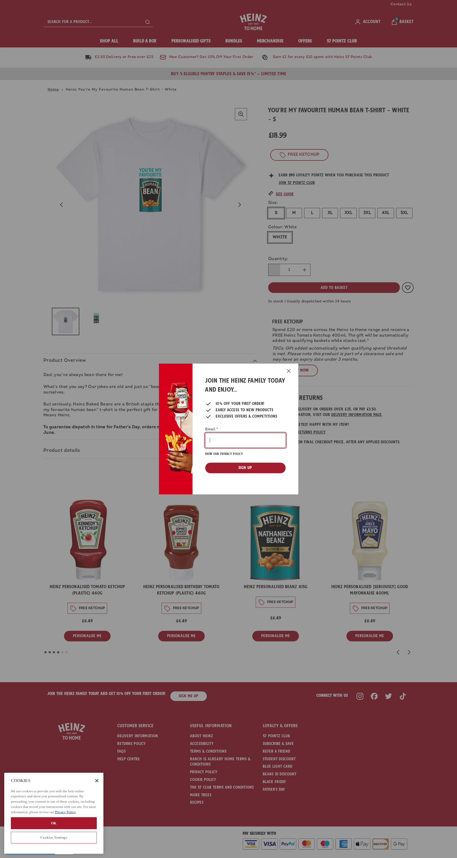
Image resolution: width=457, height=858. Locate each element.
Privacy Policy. (65, 812)
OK (54, 823)
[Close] (97, 781)
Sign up (245, 467)
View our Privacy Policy (224, 454)
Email (211, 429)
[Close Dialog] (289, 371)
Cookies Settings (53, 837)
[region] (53, 813)
